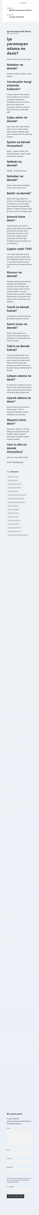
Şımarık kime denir (13, 524)
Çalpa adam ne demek (14, 487)
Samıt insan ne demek (14, 520)
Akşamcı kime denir (13, 477)
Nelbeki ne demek (13, 517)
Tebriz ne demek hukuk (14, 528)
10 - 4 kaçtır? (11, 1186)
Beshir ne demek (12, 480)
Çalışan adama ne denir (14, 484)
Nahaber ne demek (13, 513)
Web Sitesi (10, 1167)
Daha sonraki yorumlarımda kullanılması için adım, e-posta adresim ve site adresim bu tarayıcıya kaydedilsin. (19, 1180)
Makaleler (14, 472)
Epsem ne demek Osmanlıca (16, 498)
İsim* (8, 1150)
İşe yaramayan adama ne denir (16, 502)
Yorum (8, 1128)
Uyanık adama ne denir (14, 531)
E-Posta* (9, 1158)
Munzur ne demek (13, 506)
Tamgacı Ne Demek (16, 17)
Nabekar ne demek (13, 509)
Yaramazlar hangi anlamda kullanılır (18, 535)
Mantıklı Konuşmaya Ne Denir (20, 10)
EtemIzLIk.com (18, 462)
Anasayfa (23, 3)
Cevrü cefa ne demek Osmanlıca (17, 495)
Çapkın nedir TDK (13, 491)
